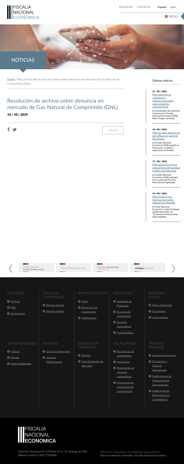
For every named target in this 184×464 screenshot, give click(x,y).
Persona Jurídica (55, 311)
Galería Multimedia (21, 363)
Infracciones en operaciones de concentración (125, 387)
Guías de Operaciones (58, 351)
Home (11, 79)
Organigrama (18, 313)
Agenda (15, 357)
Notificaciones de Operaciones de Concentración (161, 380)
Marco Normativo (162, 305)
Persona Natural (55, 305)
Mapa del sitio (152, 451)
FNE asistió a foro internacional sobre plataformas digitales (163, 200)
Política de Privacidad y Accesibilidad (121, 451)
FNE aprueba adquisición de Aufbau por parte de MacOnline (166, 136)
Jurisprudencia (160, 317)
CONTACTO (143, 7)
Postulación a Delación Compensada (159, 365)
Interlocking (123, 362)
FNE (13, 307)
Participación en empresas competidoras (125, 372)
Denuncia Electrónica (164, 355)
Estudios (86, 355)
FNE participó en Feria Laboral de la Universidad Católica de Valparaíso (166, 168)
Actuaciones (159, 311)
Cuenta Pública (125, 332)
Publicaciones (89, 318)
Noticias (15, 351)
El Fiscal (15, 301)
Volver (113, 130)
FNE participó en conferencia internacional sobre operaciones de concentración (163, 101)
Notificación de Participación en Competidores (161, 395)
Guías (85, 301)
